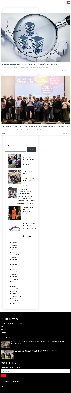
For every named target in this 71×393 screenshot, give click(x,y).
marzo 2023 (15, 284)
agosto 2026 (15, 242)
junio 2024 (14, 264)
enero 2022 (15, 303)
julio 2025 (14, 257)
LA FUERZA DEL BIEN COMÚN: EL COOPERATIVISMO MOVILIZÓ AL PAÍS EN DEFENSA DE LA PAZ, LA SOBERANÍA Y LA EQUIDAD (29, 178)
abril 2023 (14, 281)
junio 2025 (14, 259)
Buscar (7, 146)
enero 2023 (15, 289)
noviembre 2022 (16, 291)
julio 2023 (14, 274)
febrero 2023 (15, 286)
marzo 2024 (15, 269)
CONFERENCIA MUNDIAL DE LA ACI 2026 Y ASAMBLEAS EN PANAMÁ (29, 226)
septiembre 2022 (16, 296)
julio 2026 (14, 245)
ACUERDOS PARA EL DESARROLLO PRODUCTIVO (28, 209)
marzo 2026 (15, 252)
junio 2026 (14, 247)
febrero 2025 (15, 262)
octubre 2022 (15, 293)
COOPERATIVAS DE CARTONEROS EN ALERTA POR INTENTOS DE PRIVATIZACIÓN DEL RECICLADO (29, 159)
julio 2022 (14, 298)
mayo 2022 (15, 301)
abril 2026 (14, 250)
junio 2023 (14, 276)
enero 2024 (15, 272)
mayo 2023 (15, 279)
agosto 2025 (15, 255)
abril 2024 (14, 267)
